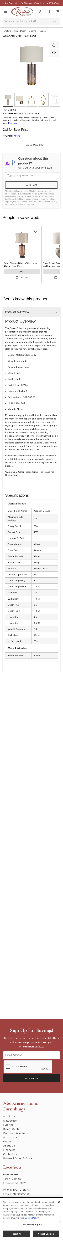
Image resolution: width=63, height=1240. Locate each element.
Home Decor (20, 31)
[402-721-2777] (49, 12)
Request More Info (33, 145)
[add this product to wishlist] (54, 53)
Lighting (32, 31)
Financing (9, 1149)
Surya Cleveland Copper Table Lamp (20, 263)
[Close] (59, 1201)
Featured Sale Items (16, 1133)
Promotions (10, 1137)
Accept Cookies (46, 1234)
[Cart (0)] (58, 12)
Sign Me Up (31, 1078)
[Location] (40, 12)
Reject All (16, 1234)
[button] (5, 12)
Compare (24, 277)
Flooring (8, 1124)
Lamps (42, 31)
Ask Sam (31, 185)
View (22, 271)
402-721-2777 (21, 1189)
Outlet (7, 1141)
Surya (17, 136)
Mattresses (10, 1120)
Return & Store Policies (17, 1158)
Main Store (10, 1174)
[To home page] (22, 11)
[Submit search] (54, 21)
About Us (9, 1145)
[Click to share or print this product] (54, 44)
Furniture (7, 31)
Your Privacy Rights (31, 1224)
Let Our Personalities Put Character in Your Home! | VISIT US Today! (31, 3)
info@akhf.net (20, 1193)
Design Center (12, 1129)
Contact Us (10, 1154)
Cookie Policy (32, 1218)
